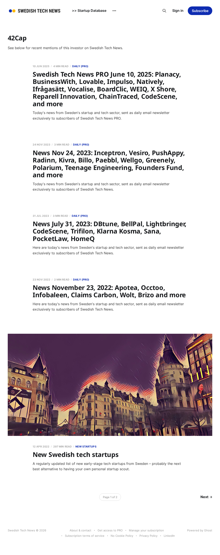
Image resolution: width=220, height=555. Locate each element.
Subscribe (200, 11)
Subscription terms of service (84, 535)
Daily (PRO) (80, 66)
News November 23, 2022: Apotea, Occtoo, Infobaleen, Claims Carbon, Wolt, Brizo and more (109, 291)
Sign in (177, 10)
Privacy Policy (148, 535)
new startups (85, 446)
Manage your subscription (146, 530)
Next (204, 497)
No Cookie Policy (122, 535)
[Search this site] (164, 11)
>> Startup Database (89, 10)
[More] (114, 11)
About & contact (80, 530)
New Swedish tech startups (76, 454)
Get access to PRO (110, 530)
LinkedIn (169, 535)
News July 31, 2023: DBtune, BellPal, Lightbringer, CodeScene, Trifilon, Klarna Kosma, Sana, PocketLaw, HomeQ (109, 231)
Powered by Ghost (199, 530)
